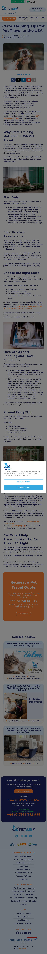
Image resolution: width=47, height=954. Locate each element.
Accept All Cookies (23, 487)
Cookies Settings (23, 482)
